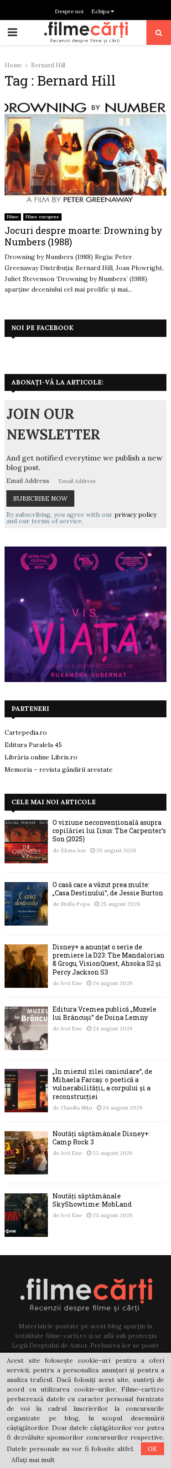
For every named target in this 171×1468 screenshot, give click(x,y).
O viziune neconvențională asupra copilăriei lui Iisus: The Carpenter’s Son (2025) (109, 830)
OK (152, 1449)
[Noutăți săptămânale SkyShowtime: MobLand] (26, 1215)
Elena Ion (73, 850)
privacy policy (135, 514)
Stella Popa (75, 903)
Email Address (27, 481)
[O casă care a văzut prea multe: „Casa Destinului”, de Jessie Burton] (26, 904)
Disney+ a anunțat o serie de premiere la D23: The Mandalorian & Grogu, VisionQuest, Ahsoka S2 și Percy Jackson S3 (108, 959)
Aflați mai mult (33, 1460)
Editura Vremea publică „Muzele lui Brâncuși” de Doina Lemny (104, 1013)
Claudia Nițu (76, 1107)
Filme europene (42, 217)
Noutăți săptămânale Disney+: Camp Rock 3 (101, 1137)
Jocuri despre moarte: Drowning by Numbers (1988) (83, 236)
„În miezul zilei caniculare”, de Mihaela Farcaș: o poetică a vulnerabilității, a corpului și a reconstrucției (102, 1084)
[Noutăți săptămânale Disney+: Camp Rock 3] (26, 1153)
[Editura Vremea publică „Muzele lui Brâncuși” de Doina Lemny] (26, 1028)
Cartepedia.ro (26, 732)
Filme (13, 217)
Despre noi (69, 11)
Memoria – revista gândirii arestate (59, 769)
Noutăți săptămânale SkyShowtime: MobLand (92, 1200)
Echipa (101, 11)
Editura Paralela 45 (33, 745)
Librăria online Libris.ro (41, 757)
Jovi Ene (71, 983)
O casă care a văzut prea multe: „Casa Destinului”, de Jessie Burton (107, 888)
